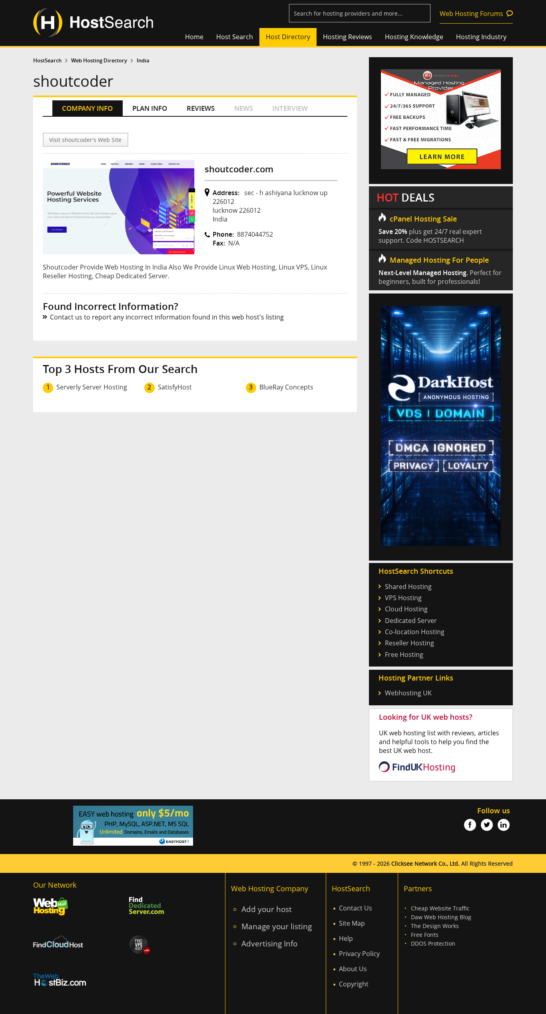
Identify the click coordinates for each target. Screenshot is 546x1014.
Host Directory (288, 36)
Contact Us (355, 908)
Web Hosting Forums (471, 13)
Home (194, 36)
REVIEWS (201, 108)
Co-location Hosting (414, 631)
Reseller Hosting (409, 643)
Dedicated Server (411, 620)
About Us (353, 968)
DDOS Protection (433, 943)
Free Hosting (404, 654)
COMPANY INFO (87, 108)
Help (346, 938)
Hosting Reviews (347, 36)
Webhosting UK (408, 693)
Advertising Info (269, 943)
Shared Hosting (408, 586)
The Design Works (435, 926)
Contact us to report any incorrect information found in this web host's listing (167, 317)
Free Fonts (424, 934)
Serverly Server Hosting (91, 387)
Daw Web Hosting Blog (441, 917)
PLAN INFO (149, 108)
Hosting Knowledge (414, 36)
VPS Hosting (403, 597)
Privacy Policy (359, 953)
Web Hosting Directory (99, 60)
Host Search (234, 36)
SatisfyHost (175, 387)
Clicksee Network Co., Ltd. (425, 863)
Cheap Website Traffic (440, 908)
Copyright (354, 984)
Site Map (352, 923)
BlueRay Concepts (286, 387)
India (143, 60)
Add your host (266, 909)
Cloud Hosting (406, 609)
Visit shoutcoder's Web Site (85, 140)
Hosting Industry (481, 36)
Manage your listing (276, 926)
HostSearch (47, 60)
